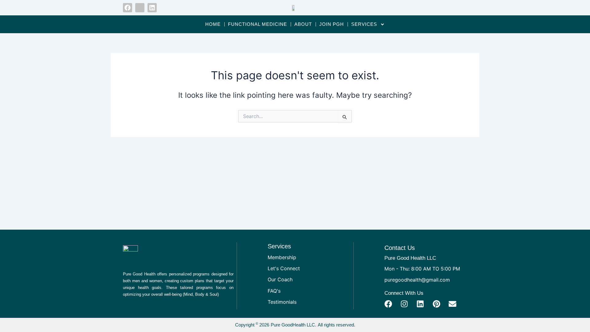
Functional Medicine (257, 24)
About (303, 24)
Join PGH (331, 24)
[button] (453, 8)
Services (364, 24)
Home (213, 24)
